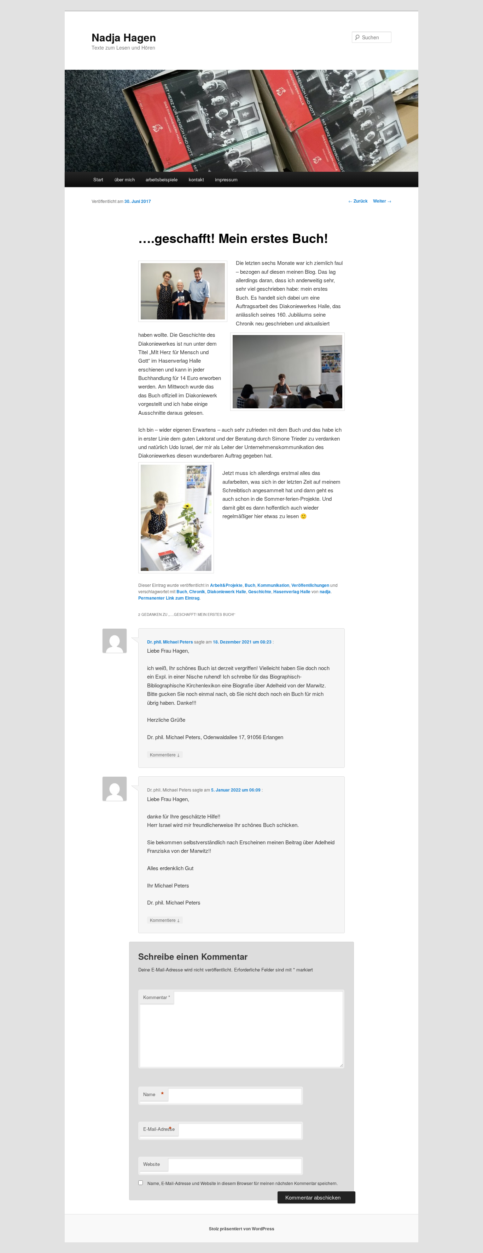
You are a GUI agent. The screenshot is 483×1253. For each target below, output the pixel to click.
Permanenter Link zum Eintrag (168, 598)
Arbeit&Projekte (226, 585)
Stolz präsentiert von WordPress (241, 1228)
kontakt (196, 179)
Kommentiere (165, 754)
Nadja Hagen (124, 37)
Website (151, 1164)
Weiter (382, 201)
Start (98, 179)
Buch (250, 585)
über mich (125, 179)
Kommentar (156, 997)
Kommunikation (273, 585)
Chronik (197, 591)
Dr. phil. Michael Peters (170, 642)
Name (153, 1094)
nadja (325, 591)
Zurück (358, 201)
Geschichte (259, 591)
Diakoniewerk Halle (226, 591)
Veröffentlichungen (310, 585)
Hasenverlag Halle (291, 591)
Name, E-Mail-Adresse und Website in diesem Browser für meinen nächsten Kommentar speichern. (242, 1183)
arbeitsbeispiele (162, 179)
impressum (226, 179)
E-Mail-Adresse (159, 1129)
